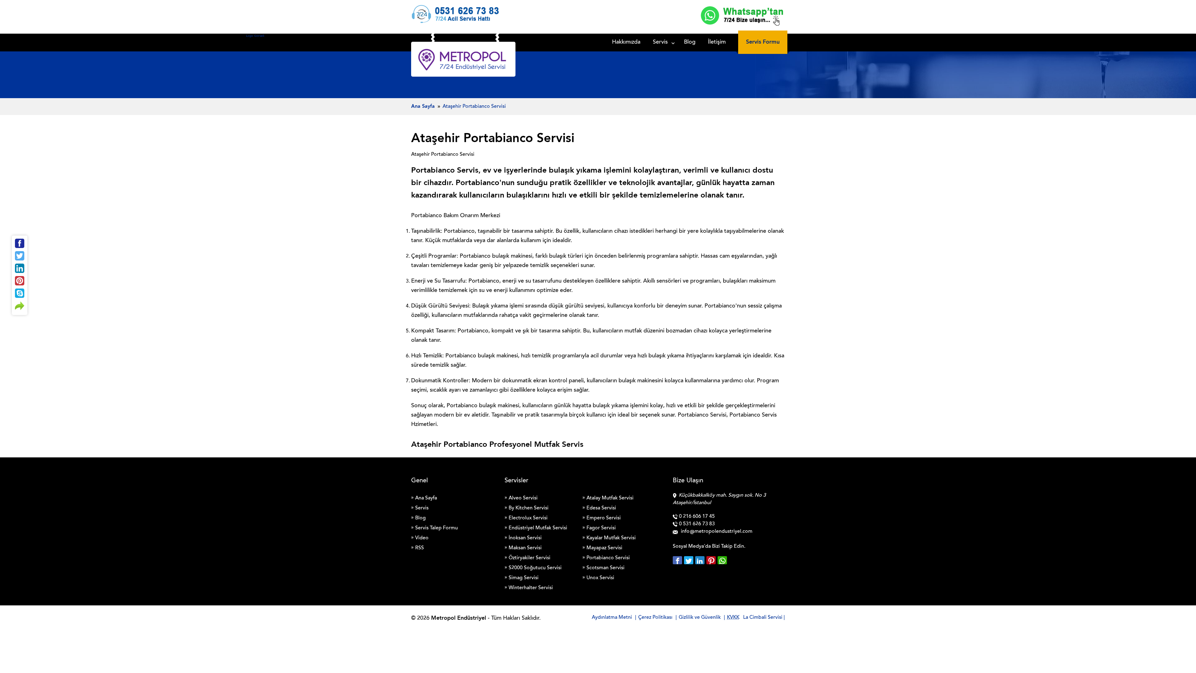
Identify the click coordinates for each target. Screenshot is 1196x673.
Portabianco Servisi (608, 558)
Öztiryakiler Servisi (529, 558)
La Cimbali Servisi (762, 617)
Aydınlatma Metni (612, 617)
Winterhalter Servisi (531, 587)
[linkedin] (700, 560)
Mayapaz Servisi (604, 548)
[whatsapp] (722, 560)
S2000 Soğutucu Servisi (535, 568)
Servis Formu (763, 42)
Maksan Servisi (525, 548)
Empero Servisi (603, 518)
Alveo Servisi (523, 498)
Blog (689, 42)
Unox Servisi (600, 577)
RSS (419, 548)
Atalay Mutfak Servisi (610, 498)
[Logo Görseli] (463, 61)
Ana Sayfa (426, 498)
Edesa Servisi (601, 508)
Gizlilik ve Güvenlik (700, 617)
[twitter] (689, 560)
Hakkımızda (626, 42)
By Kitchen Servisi (528, 508)
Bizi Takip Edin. (728, 546)
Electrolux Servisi (528, 518)
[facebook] (678, 560)
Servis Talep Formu (436, 528)
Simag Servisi (524, 577)
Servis (660, 42)
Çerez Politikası (655, 617)
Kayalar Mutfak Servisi (611, 538)
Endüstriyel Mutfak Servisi (538, 528)
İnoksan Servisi (525, 538)
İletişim (717, 42)
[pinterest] (712, 560)
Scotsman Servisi (605, 568)
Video (422, 538)
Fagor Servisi (601, 528)
